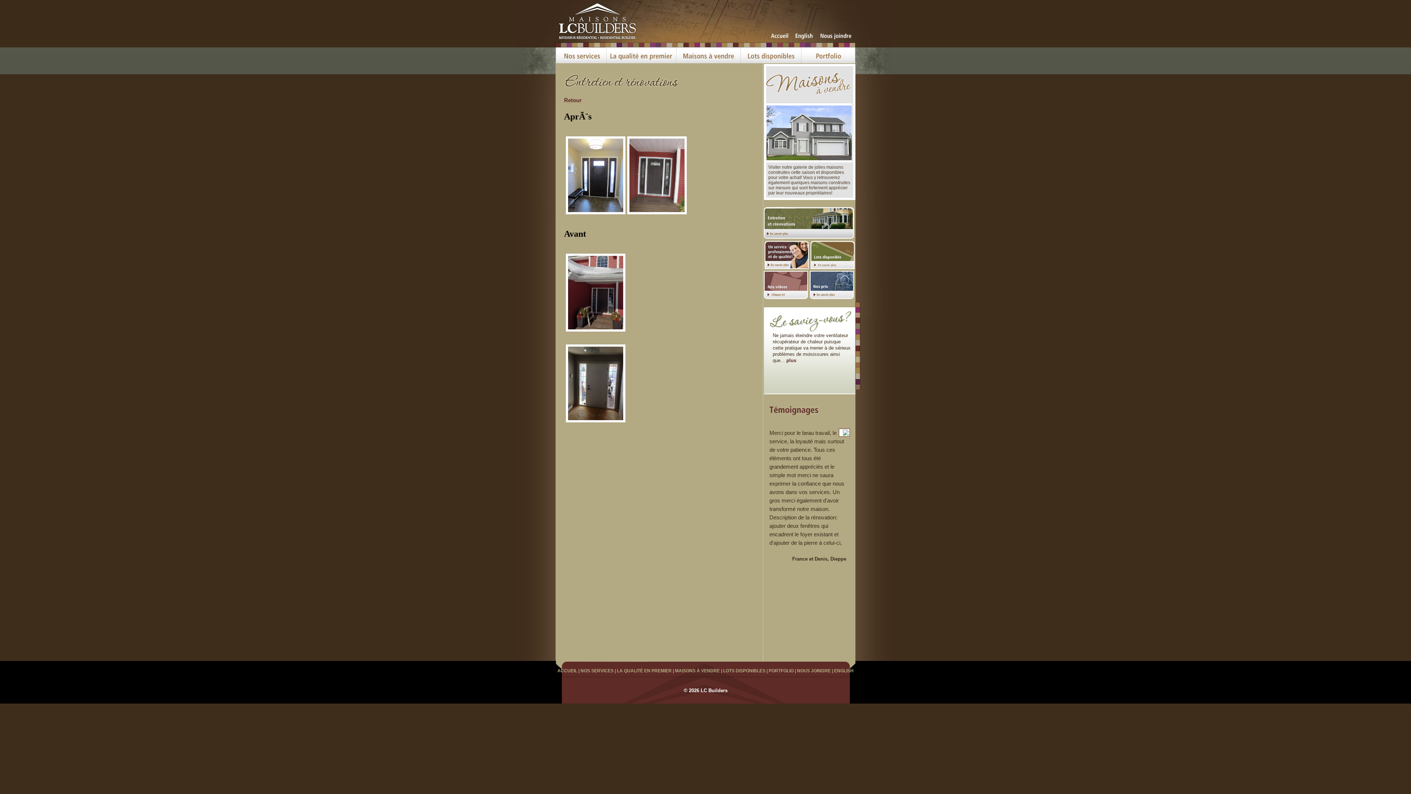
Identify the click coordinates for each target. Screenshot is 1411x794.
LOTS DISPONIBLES (744, 670)
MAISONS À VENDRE (697, 670)
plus (791, 360)
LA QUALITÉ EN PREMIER (644, 670)
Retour (573, 100)
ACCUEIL (567, 670)
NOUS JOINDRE (814, 670)
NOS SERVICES (597, 670)
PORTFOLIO (781, 670)
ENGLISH (844, 670)
